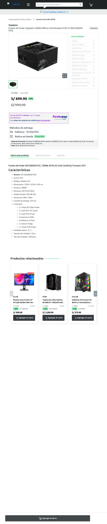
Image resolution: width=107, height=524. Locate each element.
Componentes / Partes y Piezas (20, 19)
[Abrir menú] (28, 4)
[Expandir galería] (64, 75)
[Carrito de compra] (90, 4)
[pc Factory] (15, 4)
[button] (95, 294)
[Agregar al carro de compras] (24, 318)
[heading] (19, 156)
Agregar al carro (49, 518)
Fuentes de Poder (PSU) (45, 19)
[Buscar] (80, 4)
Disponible (39, 136)
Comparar (94, 28)
